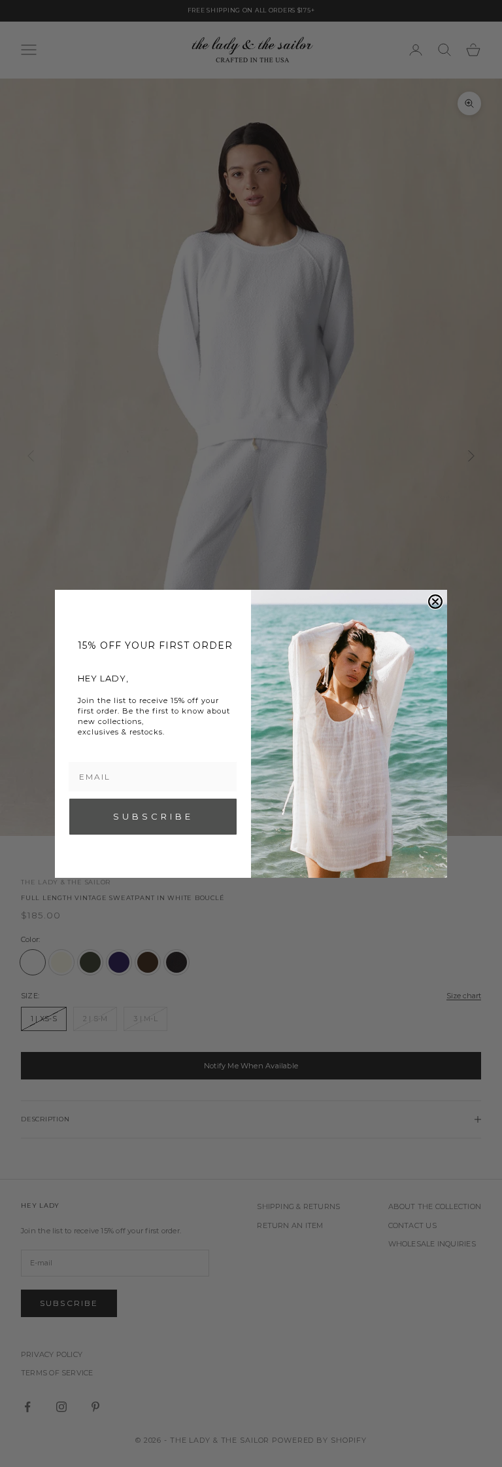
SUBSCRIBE (153, 816)
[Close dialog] (435, 601)
